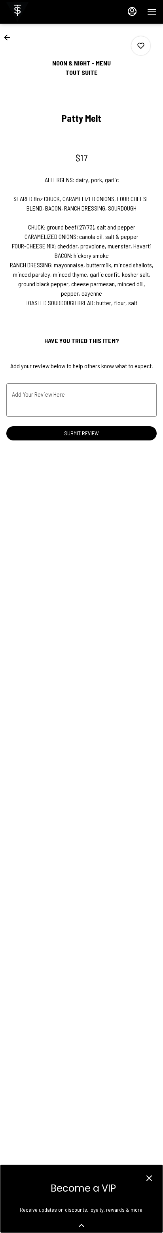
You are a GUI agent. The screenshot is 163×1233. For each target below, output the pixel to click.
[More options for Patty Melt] (140, 45)
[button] (9, 37)
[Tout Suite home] (42, 12)
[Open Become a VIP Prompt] (81, 1225)
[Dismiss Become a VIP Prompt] (149, 1178)
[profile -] (132, 11)
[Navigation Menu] (152, 12)
